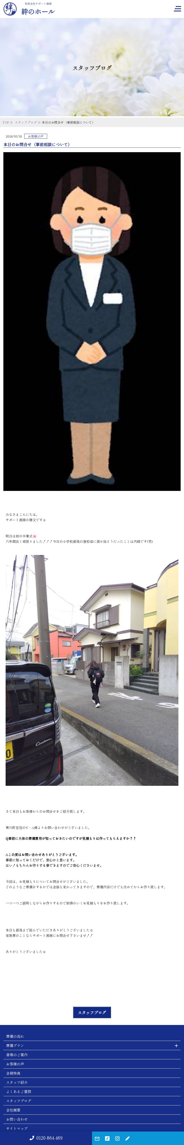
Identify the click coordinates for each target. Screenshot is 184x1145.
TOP (5, 122)
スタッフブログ (26, 122)
